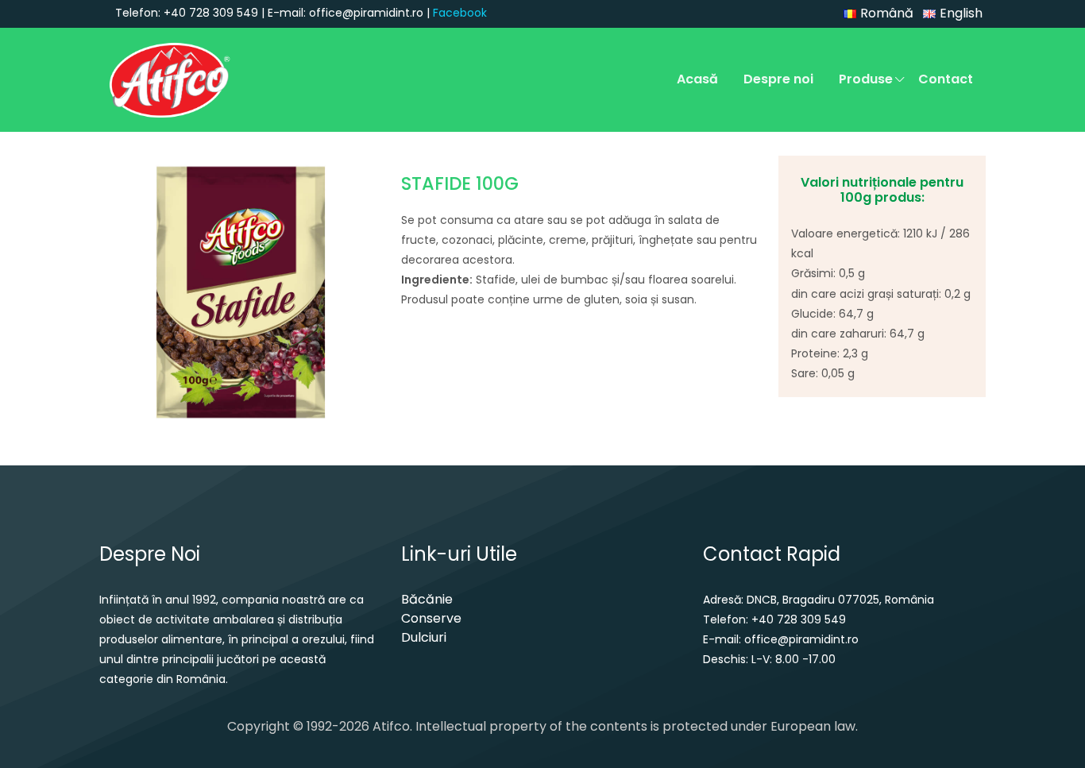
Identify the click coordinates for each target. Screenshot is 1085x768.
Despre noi (778, 79)
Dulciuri (423, 637)
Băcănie (427, 599)
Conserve (431, 618)
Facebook (460, 13)
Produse (866, 79)
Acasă (697, 79)
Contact (945, 79)
